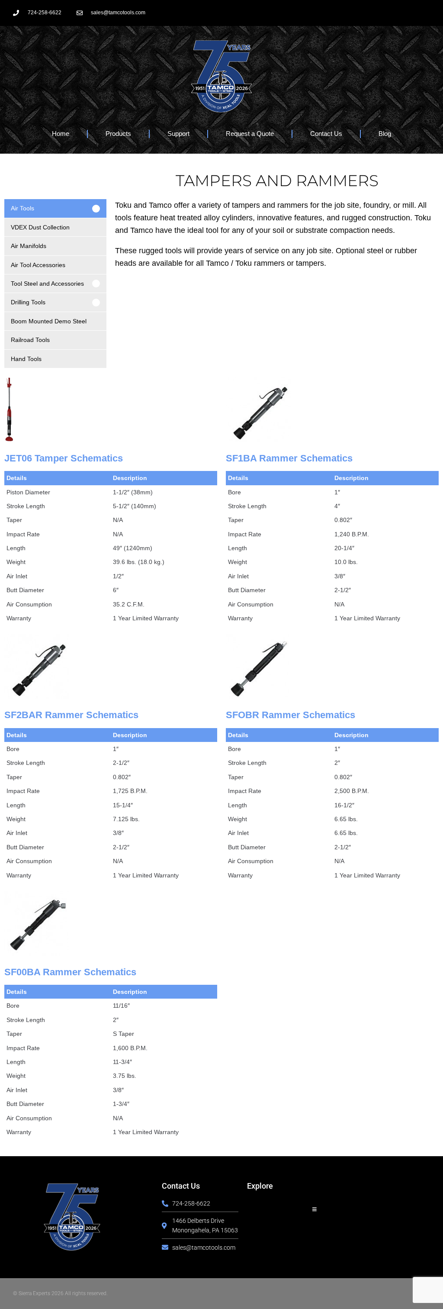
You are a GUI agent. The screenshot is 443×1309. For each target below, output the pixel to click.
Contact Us (326, 133)
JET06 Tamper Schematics (63, 458)
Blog (385, 133)
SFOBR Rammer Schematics (290, 714)
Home (60, 133)
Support (178, 133)
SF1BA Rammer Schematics (289, 458)
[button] (55, 208)
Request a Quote (250, 133)
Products (118, 133)
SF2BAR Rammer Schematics (71, 714)
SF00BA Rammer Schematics (70, 972)
